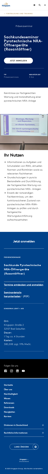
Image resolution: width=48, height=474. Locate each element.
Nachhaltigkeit (11, 394)
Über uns (8, 389)
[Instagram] (11, 371)
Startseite (8, 385)
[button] (45, 5)
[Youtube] (23, 371)
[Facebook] (5, 371)
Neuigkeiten (9, 412)
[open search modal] (39, 5)
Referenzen (9, 403)
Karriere (7, 416)
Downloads (9, 407)
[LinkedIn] (17, 371)
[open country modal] (34, 5)
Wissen (7, 398)
